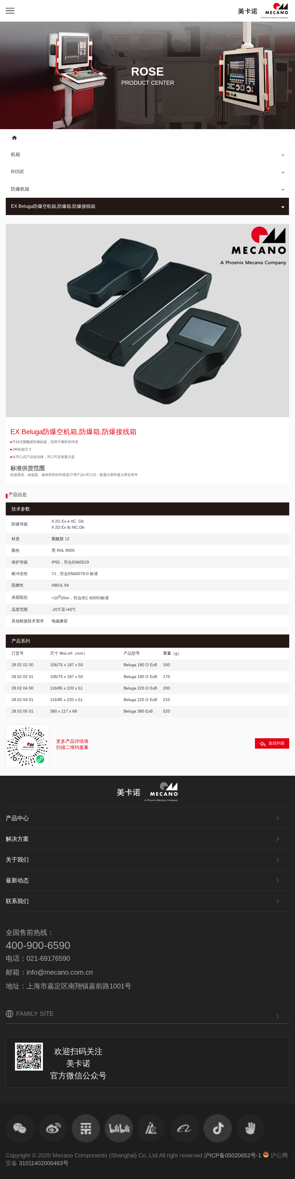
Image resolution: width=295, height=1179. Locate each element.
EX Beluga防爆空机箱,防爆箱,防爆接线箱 (53, 206)
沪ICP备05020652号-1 (232, 1155)
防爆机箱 (20, 189)
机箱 (15, 154)
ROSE (17, 171)
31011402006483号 (44, 1163)
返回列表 (276, 743)
